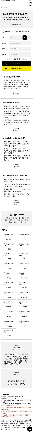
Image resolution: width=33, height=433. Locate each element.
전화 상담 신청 (16, 63)
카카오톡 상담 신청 (16, 68)
